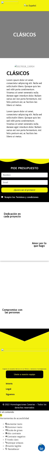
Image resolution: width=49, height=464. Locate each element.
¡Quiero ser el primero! (24, 190)
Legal (8, 389)
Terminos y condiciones (27, 197)
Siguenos (10, 394)
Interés (9, 383)
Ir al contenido (7, 412)
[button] (24, 383)
